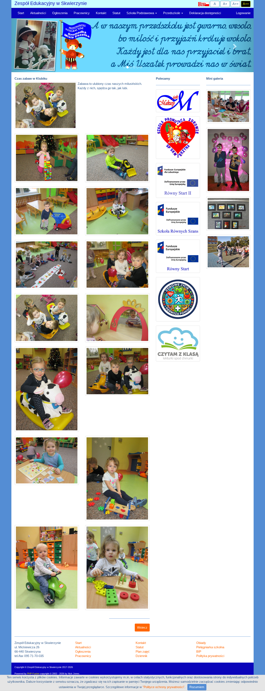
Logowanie (243, 13)
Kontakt (101, 13)
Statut (116, 13)
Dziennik (141, 656)
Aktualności (38, 13)
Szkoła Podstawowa (140, 13)
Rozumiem (196, 687)
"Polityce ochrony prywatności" (163, 687)
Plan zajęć (143, 651)
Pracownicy (82, 13)
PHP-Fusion (33, 673)
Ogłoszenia (59, 13)
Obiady (201, 643)
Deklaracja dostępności (205, 13)
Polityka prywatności (210, 656)
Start (21, 13)
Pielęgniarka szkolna (210, 647)
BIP (198, 651)
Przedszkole (172, 13)
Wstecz (142, 627)
